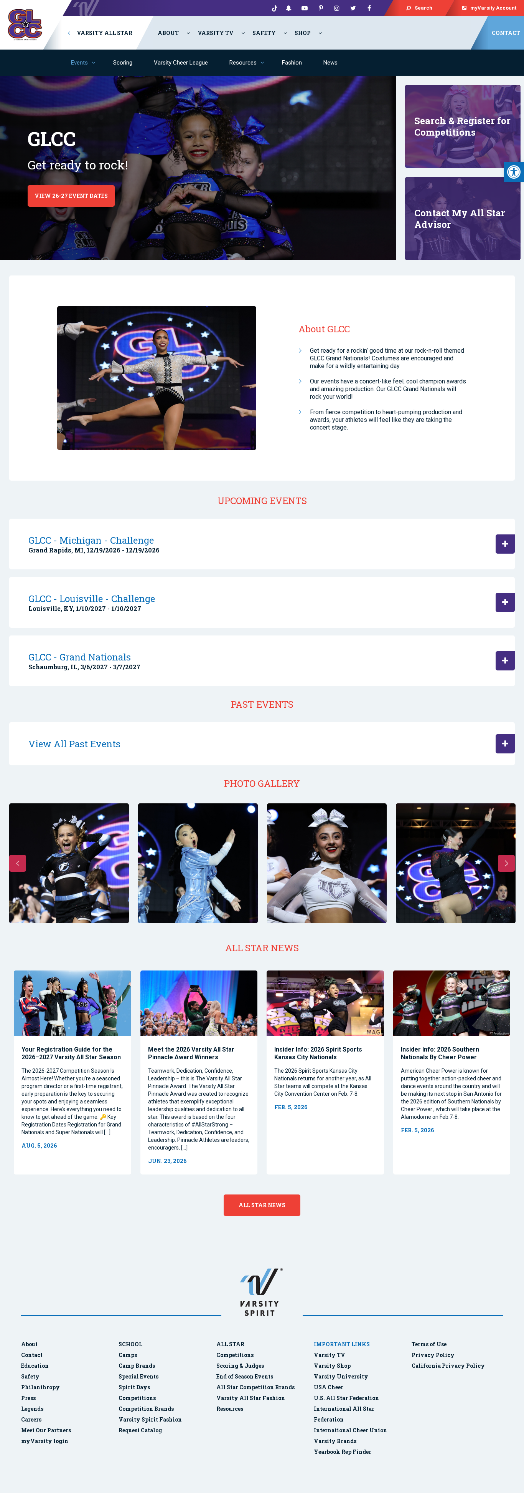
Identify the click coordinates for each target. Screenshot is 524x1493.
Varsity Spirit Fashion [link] (150, 1419)
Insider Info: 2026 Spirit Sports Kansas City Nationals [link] (318, 1053)
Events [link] (79, 62)
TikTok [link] (272, 8)
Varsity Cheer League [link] (181, 62)
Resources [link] (243, 62)
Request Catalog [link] (140, 1430)
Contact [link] (506, 32)
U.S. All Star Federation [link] (347, 1398)
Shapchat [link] (288, 8)
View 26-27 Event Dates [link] (71, 195)
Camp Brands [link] (137, 1365)
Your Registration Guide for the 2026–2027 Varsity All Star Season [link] (71, 1053)
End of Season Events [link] (244, 1376)
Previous (17, 863)
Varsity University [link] (341, 1376)
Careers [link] (31, 1419)
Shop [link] (303, 32)
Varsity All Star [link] (104, 32)
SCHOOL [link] (130, 1344)
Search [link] (423, 8)
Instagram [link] (337, 8)
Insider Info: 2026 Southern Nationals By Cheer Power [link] (440, 1053)
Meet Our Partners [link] (46, 1430)
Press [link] (28, 1398)
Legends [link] (32, 1408)
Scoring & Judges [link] (240, 1365)
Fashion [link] (292, 62)
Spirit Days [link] (134, 1387)
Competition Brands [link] (146, 1408)
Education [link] (35, 1365)
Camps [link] (128, 1355)
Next (506, 863)
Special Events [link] (138, 1376)
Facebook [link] (369, 8)
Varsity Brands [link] (335, 1441)
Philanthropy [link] (40, 1387)
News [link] (330, 62)
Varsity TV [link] (216, 32)
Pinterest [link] (321, 8)
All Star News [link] (262, 1205)
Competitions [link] (137, 1398)
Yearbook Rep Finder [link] (342, 1451)
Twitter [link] (353, 8)
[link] (514, 172)
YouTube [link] (305, 8)
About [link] (168, 32)
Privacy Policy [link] (433, 1355)
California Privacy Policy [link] (448, 1365)
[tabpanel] (72, 1072)
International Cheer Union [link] (350, 1430)
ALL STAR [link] (230, 1344)
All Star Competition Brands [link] (255, 1387)
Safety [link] (264, 32)
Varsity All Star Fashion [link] (250, 1398)
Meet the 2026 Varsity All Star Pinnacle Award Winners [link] (191, 1053)
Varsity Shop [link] (332, 1365)
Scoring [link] (122, 62)
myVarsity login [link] (44, 1441)
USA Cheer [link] (328, 1387)
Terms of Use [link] (429, 1344)
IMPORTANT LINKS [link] (342, 1344)
